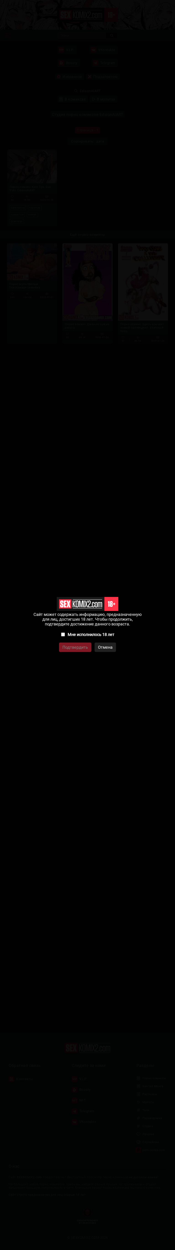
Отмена (105, 647)
